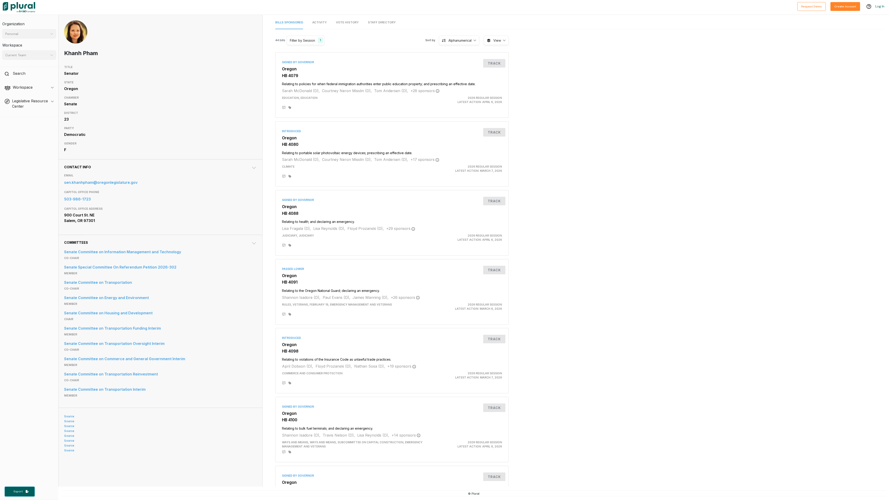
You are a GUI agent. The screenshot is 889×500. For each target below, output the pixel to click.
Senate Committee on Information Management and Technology (122, 252)
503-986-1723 (77, 199)
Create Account (845, 6)
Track (494, 63)
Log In (879, 6)
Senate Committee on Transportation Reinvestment (111, 374)
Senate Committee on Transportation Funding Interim (112, 328)
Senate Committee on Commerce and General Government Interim (124, 358)
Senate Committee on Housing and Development (108, 313)
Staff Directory (382, 22)
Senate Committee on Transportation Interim (105, 389)
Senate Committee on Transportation (98, 282)
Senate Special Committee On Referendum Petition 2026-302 (120, 267)
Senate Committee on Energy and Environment (106, 297)
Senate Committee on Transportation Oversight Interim (114, 343)
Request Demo (811, 6)
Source (69, 416)
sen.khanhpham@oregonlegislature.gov (101, 182)
